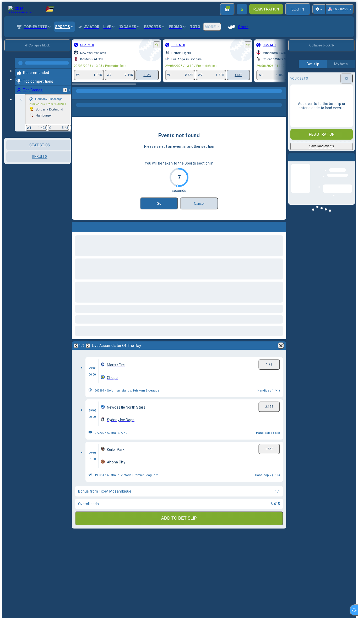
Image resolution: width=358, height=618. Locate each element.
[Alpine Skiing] (87, 96)
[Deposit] (242, 9)
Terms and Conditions (324, 134)
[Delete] (281, 345)
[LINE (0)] (77, 96)
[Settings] (319, 9)
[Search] (281, 96)
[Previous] (65, 88)
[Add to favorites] (157, 44)
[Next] (88, 346)
